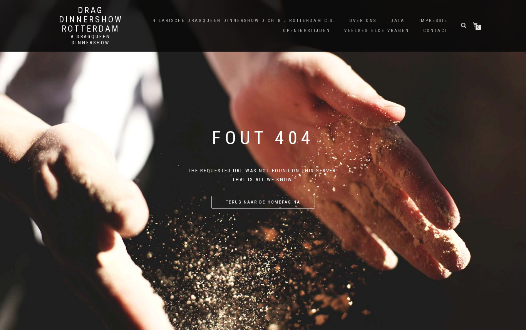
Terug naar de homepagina (263, 202)
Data (397, 20)
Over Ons (363, 20)
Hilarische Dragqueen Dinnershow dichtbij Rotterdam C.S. (243, 20)
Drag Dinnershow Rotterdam (91, 20)
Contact (435, 30)
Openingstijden (306, 30)
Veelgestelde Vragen (376, 30)
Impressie (433, 20)
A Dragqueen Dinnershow (91, 39)
